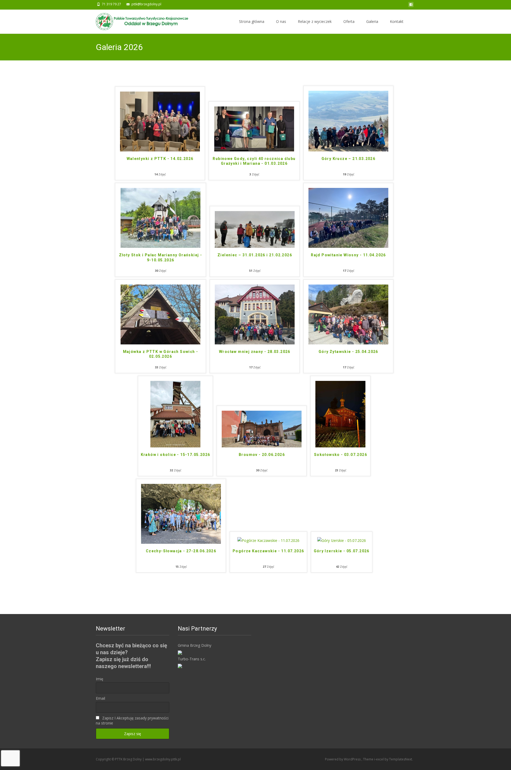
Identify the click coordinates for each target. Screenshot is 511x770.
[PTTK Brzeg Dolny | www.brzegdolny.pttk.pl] (138, 20)
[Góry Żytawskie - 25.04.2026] (348, 313)
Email (100, 698)
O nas (281, 21)
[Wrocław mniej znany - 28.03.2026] (255, 313)
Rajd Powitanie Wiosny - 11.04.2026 (348, 255)
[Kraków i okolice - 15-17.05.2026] (175, 413)
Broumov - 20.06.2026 (262, 454)
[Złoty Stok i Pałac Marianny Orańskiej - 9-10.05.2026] (160, 217)
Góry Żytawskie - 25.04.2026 (348, 351)
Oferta (349, 21)
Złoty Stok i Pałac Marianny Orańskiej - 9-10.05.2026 (160, 257)
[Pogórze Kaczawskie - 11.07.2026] (268, 539)
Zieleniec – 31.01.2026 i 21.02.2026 (254, 255)
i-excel (379, 759)
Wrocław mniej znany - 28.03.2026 (254, 351)
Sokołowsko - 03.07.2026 (340, 454)
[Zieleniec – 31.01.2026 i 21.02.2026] (255, 229)
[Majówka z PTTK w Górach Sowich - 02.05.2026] (160, 313)
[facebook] (411, 6)
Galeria (372, 21)
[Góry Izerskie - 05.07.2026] (341, 539)
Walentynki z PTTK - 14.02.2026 (160, 159)
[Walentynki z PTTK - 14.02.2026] (160, 120)
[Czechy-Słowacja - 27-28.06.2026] (181, 513)
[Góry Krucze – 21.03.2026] (348, 120)
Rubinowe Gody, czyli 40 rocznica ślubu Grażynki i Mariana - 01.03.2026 (254, 161)
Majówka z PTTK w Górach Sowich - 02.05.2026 (160, 354)
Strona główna (251, 21)
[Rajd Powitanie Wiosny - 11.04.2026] (348, 217)
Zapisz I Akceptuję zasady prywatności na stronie (132, 720)
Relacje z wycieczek (315, 21)
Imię (99, 678)
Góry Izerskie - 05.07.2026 (341, 551)
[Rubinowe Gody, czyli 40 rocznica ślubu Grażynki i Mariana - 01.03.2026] (254, 128)
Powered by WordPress (343, 759)
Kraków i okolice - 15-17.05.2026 (175, 454)
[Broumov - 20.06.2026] (262, 428)
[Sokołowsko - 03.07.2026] (340, 413)
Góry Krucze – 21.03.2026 (349, 159)
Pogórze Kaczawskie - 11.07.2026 (268, 551)
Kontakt (396, 21)
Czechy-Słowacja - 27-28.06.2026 (181, 551)
